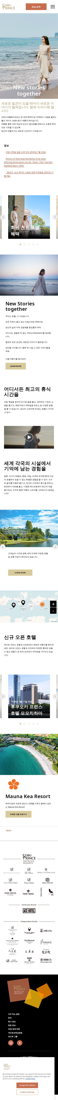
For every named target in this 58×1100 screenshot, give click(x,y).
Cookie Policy (30, 1079)
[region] (52, 6)
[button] (55, 217)
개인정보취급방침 (15, 1033)
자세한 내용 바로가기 (18, 814)
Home (8, 830)
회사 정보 (12, 1021)
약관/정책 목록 (14, 1029)
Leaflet (55, 621)
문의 (10, 1018)
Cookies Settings (27, 1092)
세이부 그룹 (12, 1036)
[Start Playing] (29, 437)
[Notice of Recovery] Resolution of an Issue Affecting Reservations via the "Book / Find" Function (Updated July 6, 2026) (28, 162)
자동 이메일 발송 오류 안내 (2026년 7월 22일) (26, 152)
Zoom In (53, 604)
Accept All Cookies (27, 1085)
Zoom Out (53, 610)
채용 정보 (12, 1025)
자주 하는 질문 (14, 1014)
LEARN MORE (15, 366)
